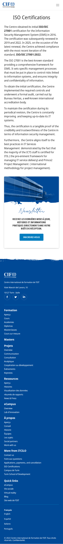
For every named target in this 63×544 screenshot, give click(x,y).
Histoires (8, 386)
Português (8, 528)
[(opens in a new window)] (7, 297)
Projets (8, 346)
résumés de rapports (13, 394)
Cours (6, 318)
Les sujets (8, 437)
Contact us (9, 455)
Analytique (9, 361)
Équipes (7, 433)
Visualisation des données (16, 390)
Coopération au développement (18, 365)
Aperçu (7, 314)
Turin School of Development (17, 474)
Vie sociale (8, 488)
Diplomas (8, 325)
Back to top (58, 541)
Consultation (10, 357)
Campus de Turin (11, 470)
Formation (10, 310)
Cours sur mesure (12, 333)
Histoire (7, 429)
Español (7, 518)
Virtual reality (10, 492)
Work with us (10, 445)
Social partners (11, 441)
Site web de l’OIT (11, 500)
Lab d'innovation (11, 412)
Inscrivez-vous (31, 237)
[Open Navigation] (57, 5)
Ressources (11, 378)
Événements (9, 368)
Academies (9, 322)
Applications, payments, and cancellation (22, 462)
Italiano (7, 523)
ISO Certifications (12, 466)
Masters (9, 339)
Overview (8, 349)
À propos (9, 418)
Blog (6, 496)
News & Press (10, 398)
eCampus (10, 404)
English (7, 513)
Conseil (7, 426)
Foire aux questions (13, 458)
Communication (11, 353)
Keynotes (8, 372)
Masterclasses (10, 329)
